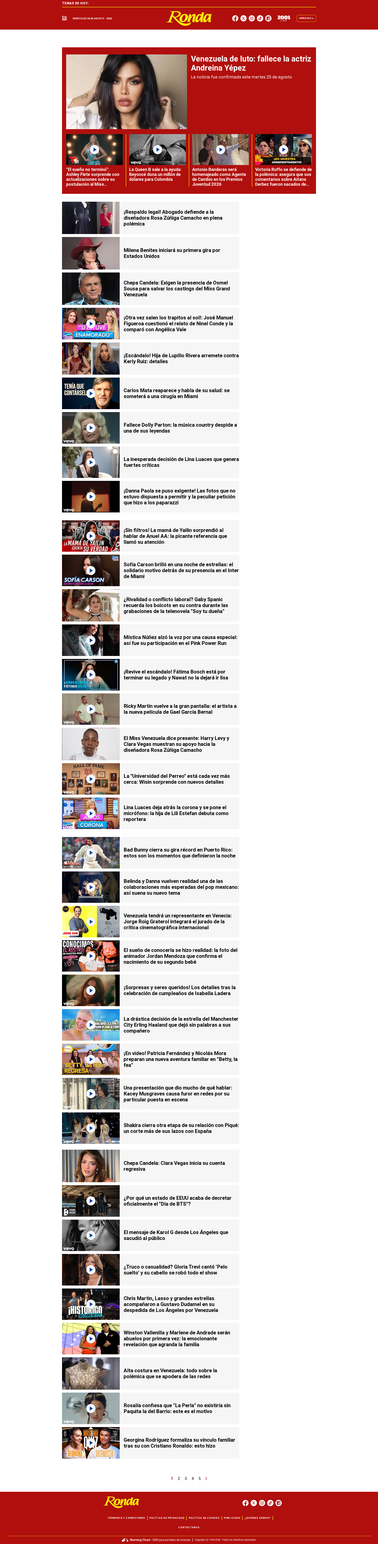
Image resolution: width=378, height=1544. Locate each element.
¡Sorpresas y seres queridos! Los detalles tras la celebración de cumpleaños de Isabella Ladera (180, 990)
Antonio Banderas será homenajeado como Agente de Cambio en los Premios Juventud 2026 (219, 177)
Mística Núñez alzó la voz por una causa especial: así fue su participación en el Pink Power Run (180, 640)
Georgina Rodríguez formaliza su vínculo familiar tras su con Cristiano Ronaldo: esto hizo (179, 1443)
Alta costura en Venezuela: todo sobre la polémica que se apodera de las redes (170, 1373)
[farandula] (189, 18)
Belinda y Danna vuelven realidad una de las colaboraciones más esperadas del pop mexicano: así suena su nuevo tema (181, 887)
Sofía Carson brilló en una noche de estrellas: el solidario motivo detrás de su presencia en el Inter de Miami (181, 570)
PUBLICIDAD (232, 1518)
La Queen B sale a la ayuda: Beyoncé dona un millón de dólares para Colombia (155, 174)
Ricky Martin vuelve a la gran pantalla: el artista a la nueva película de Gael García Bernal (180, 709)
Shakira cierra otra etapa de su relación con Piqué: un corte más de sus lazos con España (181, 1128)
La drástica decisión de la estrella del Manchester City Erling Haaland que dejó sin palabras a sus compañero (181, 1025)
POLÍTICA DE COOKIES (204, 1518)
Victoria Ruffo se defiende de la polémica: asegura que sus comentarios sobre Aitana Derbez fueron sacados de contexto (283, 179)
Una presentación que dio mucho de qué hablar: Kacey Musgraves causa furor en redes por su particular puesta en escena (178, 1094)
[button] (64, 18)
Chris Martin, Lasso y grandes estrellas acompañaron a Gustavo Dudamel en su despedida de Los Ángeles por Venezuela (171, 1304)
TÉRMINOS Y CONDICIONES (126, 1518)
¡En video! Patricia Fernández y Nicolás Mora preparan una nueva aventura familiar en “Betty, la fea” (181, 1059)
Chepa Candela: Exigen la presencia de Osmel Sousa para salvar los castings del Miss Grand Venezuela (177, 289)
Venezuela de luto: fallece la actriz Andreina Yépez (251, 63)
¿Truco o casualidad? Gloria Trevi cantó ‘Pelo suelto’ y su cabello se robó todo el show (175, 1270)
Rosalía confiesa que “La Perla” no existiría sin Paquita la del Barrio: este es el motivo (177, 1408)
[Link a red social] (245, 1503)
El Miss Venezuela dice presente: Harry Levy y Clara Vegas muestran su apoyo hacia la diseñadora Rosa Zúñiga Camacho (176, 744)
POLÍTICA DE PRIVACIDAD (166, 1518)
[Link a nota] (126, 91)
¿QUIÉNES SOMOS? (258, 1518)
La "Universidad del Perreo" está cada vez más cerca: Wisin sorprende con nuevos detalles (177, 779)
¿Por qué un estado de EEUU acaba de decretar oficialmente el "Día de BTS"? (178, 1201)
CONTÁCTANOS (188, 1527)
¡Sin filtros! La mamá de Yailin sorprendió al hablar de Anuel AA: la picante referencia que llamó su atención (175, 536)
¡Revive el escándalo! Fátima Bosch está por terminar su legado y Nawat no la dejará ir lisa (176, 675)
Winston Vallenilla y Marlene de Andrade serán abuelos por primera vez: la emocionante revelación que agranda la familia (177, 1338)
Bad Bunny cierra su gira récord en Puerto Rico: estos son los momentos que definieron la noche (179, 853)
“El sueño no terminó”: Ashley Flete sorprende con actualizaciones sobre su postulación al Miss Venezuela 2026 (92, 179)
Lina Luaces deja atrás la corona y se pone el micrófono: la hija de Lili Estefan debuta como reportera (176, 813)
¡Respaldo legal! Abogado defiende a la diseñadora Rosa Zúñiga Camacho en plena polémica (173, 218)
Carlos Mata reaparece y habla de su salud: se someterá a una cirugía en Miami (177, 393)
